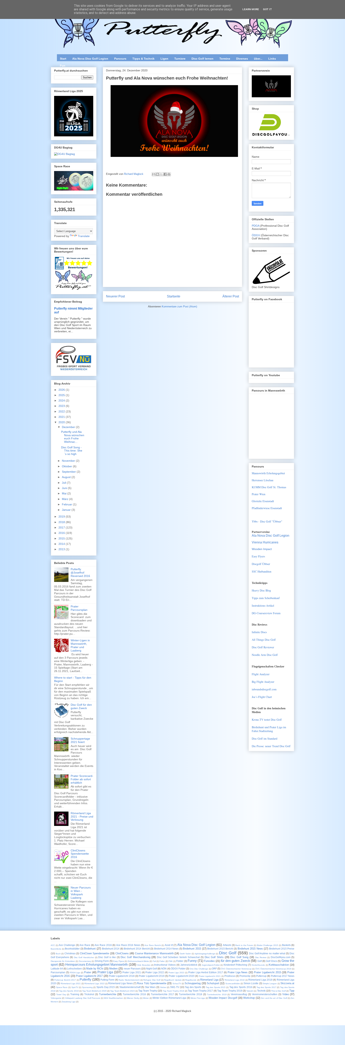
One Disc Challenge (199, 969)
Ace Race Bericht (153, 945)
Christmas (69, 953)
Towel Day (61, 994)
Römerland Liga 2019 (260, 979)
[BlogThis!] (158, 174)
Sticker (163, 987)
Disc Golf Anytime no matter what (267, 953)
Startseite (173, 296)
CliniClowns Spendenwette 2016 (80, 854)
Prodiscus (229, 976)
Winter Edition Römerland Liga (169, 998)
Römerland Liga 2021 (71, 983)
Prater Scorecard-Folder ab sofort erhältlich (82, 779)
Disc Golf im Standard (264, 738)
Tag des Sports (193, 987)
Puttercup (261, 976)
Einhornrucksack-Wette (138, 961)
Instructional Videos (165, 964)
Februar (67, 504)
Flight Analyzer (261, 674)
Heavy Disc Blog (261, 590)
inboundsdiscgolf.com (264, 689)
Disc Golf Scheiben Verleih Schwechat (178, 957)
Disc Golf (228, 953)
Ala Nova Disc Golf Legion (90, 58)
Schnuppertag (193, 983)
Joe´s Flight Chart (262, 697)
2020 (62, 422)
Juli (64, 482)
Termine (224, 58)
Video (285, 994)
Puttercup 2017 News (282, 976)
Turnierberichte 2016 (134, 994)
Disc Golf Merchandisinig (135, 957)
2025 (62, 395)
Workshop (249, 997)
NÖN (164, 968)
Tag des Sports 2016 (240, 987)
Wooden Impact (262, 549)
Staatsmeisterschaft (130, 987)
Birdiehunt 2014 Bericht (137, 948)
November (69, 460)
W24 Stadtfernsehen (113, 998)
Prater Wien (258, 494)
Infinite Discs (259, 632)
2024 (62, 400)
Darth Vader (185, 954)
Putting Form (107, 979)
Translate (84, 236)
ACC (53, 945)
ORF (214, 968)
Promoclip (244, 976)
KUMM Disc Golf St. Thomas (269, 487)
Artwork (227, 945)
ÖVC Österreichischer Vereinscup (236, 969)
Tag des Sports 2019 (68, 991)
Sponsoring (87, 987)
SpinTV (74, 987)
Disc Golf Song (239, 957)
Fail (154, 961)
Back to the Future (244, 945)
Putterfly (85, 979)
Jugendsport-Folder (211, 965)
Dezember (69, 427)
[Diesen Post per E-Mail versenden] (154, 174)
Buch (58, 954)
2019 (62, 516)
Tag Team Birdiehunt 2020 (94, 991)
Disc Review (261, 957)
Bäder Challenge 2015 (267, 945)
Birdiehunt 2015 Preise (281, 948)
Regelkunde (190, 980)
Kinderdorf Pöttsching (235, 964)
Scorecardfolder (232, 983)
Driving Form (102, 961)
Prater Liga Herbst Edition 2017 (205, 972)
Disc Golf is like (107, 957)
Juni (65, 488)
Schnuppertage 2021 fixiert (80, 740)
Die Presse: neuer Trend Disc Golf (271, 746)
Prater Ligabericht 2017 (89, 975)
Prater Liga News (238, 972)
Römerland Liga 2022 (94, 983)
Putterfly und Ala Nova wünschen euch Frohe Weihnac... (72, 436)
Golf (259, 961)
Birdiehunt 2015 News (250, 948)
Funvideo (209, 960)
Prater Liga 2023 (176, 972)
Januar (66, 509)
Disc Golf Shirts (214, 957)
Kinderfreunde (258, 965)
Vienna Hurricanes (265, 542)
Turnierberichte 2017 (162, 994)
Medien (113, 968)
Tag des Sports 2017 (266, 987)
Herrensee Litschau (262, 480)
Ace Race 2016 (103, 945)
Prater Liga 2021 (131, 972)
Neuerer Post (115, 296)
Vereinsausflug (239, 994)
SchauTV (176, 983)
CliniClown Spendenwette (94, 953)
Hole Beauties (143, 965)
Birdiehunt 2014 (111, 948)
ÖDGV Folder (178, 968)
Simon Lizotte (251, 983)
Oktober (67, 466)
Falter (162, 961)
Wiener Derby (133, 998)
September (69, 471)
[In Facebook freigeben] (165, 174)
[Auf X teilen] (161, 174)
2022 (62, 411)
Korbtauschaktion (279, 964)
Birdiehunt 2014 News (166, 948)
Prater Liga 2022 (154, 972)
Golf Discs (271, 961)
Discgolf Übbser (261, 564)
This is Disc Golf (278, 991)
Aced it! (169, 945)
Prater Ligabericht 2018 (122, 976)
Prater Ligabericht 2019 (152, 976)
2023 (62, 405)
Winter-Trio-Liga (197, 998)
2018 (62, 522)
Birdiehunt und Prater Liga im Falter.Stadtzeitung (269, 729)
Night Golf (151, 968)
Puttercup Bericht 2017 (65, 980)
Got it (267, 9)
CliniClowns (122, 953)
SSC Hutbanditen (261, 571)
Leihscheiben (74, 968)
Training (74, 994)
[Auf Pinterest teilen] (169, 174)
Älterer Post (230, 296)
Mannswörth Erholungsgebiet (268, 473)
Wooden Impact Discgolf (223, 997)
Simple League (270, 983)
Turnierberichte (107, 994)
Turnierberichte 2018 (190, 994)
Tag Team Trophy (147, 990)
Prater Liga (105, 972)
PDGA (256, 225)
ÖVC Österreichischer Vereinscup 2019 (273, 969)
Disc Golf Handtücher (84, 957)
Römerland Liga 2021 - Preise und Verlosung (82, 817)
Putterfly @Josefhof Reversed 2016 (80, 573)
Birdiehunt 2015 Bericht (220, 948)
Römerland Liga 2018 (235, 980)
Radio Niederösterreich (129, 980)
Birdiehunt (90, 948)
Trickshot (89, 994)
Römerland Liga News (120, 983)
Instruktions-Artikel (263, 605)
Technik (261, 990)
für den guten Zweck (235, 960)
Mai (64, 493)
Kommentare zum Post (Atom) (179, 306)
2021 (62, 416)
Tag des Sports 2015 (216, 987)
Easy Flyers (258, 556)
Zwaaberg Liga (68, 1002)
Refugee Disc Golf (151, 980)
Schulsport (213, 983)
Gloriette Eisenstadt (263, 501)
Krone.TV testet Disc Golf (267, 719)
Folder (179, 961)
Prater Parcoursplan (79, 608)
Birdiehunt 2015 (192, 948)
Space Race (62, 987)
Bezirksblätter (72, 948)
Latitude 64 (57, 968)
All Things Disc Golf (264, 640)
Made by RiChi (94, 968)
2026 (62, 389)
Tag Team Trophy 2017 (200, 990)
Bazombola (56, 949)
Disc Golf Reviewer (263, 647)
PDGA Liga (75, 972)
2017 (62, 527)
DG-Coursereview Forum (266, 613)
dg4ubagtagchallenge (205, 954)
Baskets (286, 945)
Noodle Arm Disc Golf (265, 655)
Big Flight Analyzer (263, 682)
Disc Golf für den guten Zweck (81, 706)
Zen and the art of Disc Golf (274, 998)
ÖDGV (256, 235)
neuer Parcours (132, 968)
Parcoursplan (58, 972)
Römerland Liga (209, 979)
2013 (62, 549)
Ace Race (84, 945)
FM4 (170, 961)
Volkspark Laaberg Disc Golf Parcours (82, 998)
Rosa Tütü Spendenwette (151, 983)
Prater (87, 972)
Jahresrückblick (188, 964)
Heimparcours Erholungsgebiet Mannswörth (96, 964)
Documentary (85, 961)
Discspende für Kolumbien (63, 961)
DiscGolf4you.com (280, 957)
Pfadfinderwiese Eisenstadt (267, 508)
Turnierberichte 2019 (217, 994)
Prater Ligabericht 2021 (210, 976)
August (66, 477)
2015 (62, 538)
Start (63, 58)
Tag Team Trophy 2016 (173, 991)
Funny (192, 960)
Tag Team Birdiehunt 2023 (122, 991)
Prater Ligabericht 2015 (267, 972)
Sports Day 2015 (105, 987)
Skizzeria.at (287, 983)
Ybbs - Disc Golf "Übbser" (267, 521)
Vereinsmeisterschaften (264, 994)
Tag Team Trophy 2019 (229, 990)
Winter (146, 998)
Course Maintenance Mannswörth (154, 953)
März (65, 499)
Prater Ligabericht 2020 (181, 976)
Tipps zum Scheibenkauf (266, 598)
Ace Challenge (67, 945)
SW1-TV (174, 987)
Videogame (56, 998)
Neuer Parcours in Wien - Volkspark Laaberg (81, 892)
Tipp (291, 990)
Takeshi (249, 991)
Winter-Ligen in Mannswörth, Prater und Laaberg (80, 645)
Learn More (250, 9)
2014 (62, 543)
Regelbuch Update (172, 980)
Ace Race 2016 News (128, 945)
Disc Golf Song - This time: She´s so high (71, 451)
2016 (62, 532)
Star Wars (150, 987)
